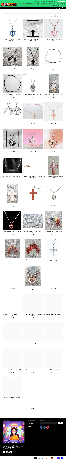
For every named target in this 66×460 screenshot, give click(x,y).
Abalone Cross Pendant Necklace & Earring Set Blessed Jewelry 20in (33, 315)
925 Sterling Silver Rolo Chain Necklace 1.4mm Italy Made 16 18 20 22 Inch (53, 343)
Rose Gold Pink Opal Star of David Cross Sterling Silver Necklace (53, 40)
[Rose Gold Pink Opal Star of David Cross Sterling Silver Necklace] (53, 28)
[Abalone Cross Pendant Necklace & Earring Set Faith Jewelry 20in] (12, 358)
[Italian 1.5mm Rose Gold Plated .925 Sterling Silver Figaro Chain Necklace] (33, 165)
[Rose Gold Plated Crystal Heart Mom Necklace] (53, 139)
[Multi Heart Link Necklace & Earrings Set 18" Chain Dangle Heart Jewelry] (33, 276)
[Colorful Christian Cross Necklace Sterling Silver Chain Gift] (33, 331)
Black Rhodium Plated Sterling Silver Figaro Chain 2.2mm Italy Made (53, 68)
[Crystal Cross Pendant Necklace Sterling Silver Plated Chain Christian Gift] (53, 248)
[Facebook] (4, 452)
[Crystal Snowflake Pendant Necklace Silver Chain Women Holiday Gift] (33, 358)
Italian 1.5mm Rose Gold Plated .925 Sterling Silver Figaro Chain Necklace (33, 177)
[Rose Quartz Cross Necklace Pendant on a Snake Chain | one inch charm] (53, 111)
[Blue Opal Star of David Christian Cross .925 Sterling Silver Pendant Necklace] (12, 28)
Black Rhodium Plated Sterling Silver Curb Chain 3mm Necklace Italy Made (12, 95)
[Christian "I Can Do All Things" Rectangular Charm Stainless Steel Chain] (53, 83)
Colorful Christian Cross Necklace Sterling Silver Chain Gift (33, 342)
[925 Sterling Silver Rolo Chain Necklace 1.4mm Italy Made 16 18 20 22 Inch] (53, 331)
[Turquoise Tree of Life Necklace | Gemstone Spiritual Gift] (12, 276)
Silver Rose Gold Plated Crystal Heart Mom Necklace (33, 149)
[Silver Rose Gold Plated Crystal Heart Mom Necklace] (33, 139)
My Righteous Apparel (9, 458)
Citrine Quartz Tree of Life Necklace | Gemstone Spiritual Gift (12, 315)
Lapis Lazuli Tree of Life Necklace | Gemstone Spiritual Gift (53, 286)
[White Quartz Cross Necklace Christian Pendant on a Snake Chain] (12, 193)
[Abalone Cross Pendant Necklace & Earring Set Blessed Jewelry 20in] (33, 303)
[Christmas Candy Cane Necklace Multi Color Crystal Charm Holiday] (53, 358)
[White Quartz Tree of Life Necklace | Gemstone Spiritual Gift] (12, 111)
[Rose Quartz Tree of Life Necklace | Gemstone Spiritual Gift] (53, 303)
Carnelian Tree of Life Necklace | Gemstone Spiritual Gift (12, 259)
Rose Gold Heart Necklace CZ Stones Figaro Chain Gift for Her (12, 232)
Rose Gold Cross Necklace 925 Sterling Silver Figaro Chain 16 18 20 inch (33, 123)
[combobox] (60, 1)
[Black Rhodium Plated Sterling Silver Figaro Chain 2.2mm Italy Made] (53, 56)
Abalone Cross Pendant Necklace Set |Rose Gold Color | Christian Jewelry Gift (12, 343)
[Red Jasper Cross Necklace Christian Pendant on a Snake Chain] (53, 165)
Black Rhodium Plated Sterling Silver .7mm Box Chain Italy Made (33, 232)
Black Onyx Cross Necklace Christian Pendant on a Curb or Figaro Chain (33, 40)
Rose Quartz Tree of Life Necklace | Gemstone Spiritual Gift (53, 314)
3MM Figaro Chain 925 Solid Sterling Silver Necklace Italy (12, 176)
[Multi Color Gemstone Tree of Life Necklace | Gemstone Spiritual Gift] (53, 220)
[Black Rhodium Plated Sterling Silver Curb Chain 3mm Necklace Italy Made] (12, 83)
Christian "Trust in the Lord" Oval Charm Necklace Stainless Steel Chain (33, 95)
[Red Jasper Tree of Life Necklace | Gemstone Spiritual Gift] (33, 248)
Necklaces (8, 11)
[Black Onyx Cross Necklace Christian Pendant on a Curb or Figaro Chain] (33, 28)
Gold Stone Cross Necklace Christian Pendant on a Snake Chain (33, 205)
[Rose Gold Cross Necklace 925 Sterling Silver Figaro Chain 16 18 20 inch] (33, 111)
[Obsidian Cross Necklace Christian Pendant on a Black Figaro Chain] (33, 56)
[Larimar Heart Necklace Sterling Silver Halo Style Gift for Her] (53, 193)
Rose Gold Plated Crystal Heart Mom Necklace (53, 149)
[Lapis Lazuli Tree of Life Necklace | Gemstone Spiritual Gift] (53, 276)
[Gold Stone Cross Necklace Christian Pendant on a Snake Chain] (33, 193)
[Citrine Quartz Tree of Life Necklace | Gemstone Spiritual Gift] (12, 303)
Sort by (53, 16)
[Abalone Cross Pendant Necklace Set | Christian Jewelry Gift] (12, 386)
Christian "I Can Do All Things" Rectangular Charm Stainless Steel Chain (53, 95)
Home (4, 11)
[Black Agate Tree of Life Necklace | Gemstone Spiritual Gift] (12, 56)
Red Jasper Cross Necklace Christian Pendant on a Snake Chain (53, 177)
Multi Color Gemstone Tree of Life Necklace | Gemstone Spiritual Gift (53, 232)
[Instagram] (7, 452)
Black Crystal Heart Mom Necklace (12, 149)
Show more (33, 408)
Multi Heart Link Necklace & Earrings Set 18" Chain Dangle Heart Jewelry (33, 287)
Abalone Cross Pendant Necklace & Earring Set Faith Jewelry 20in (12, 370)
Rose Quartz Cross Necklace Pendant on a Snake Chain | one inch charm (53, 123)
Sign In (63, 5)
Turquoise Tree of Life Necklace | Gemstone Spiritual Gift (12, 286)
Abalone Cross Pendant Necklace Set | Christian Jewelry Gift (12, 398)
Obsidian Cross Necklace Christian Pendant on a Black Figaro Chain (33, 68)
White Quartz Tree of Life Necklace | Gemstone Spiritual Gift (12, 122)
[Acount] (59, 8)
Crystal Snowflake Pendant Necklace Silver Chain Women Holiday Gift (33, 370)
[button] (59, 16)
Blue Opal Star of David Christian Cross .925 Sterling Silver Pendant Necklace (12, 40)
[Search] (61, 1)
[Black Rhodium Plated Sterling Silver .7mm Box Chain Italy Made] (33, 220)
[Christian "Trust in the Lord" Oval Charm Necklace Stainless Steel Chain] (33, 83)
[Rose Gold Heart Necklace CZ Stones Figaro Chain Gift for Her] (12, 220)
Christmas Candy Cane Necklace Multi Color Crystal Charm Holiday (53, 370)
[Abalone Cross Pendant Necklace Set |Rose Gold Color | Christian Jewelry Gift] (12, 331)
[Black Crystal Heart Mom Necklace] (12, 139)
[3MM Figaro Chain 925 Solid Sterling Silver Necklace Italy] (12, 165)
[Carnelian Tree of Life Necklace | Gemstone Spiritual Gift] (12, 248)
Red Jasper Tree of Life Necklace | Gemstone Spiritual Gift (33, 259)
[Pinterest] (10, 452)
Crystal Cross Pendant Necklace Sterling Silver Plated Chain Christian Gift (53, 260)
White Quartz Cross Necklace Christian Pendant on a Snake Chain (12, 205)
